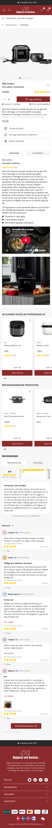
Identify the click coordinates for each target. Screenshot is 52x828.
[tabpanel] (26, 207)
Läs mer (5, 121)
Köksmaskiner (11, 25)
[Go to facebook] (40, 780)
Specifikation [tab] (37, 153)
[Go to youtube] (29, 780)
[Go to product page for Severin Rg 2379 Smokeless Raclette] (17, 399)
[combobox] (26, 18)
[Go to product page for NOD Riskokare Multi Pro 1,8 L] (17, 328)
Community (38, 463)
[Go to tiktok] (46, 780)
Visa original (9, 622)
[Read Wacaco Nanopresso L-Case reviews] (39, 426)
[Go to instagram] (35, 780)
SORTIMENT (9, 794)
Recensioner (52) (14, 463)
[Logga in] (9, 10)
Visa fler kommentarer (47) (26, 726)
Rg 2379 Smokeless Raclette (14, 416)
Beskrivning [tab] (14, 153)
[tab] (20, 78)
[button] (42, 92)
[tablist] (26, 152)
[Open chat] (43, 819)
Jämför (16, 367)
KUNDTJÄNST (10, 801)
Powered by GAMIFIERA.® (11, 732)
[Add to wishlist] (48, 85)
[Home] (26, 10)
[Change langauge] (18, 818)
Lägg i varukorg (35, 99)
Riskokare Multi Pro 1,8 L (12, 345)
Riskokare (25, 25)
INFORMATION (10, 787)
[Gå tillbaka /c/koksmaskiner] (3, 25)
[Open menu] (4, 10)
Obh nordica (8, 83)
